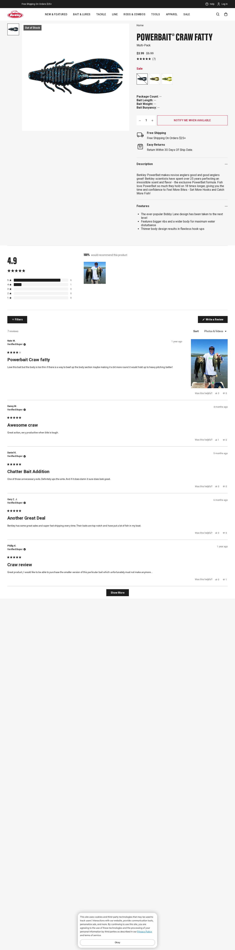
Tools (155, 14)
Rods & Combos (134, 14)
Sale (186, 14)
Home (140, 25)
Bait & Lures (82, 14)
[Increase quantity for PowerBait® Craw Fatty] (152, 120)
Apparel (172, 14)
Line (115, 14)
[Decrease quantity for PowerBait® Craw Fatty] (140, 120)
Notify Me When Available (192, 120)
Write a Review (216, 320)
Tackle (101, 14)
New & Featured (56, 14)
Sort (196, 331)
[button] (146, 59)
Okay (117, 942)
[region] (95, 273)
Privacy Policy (144, 931)
